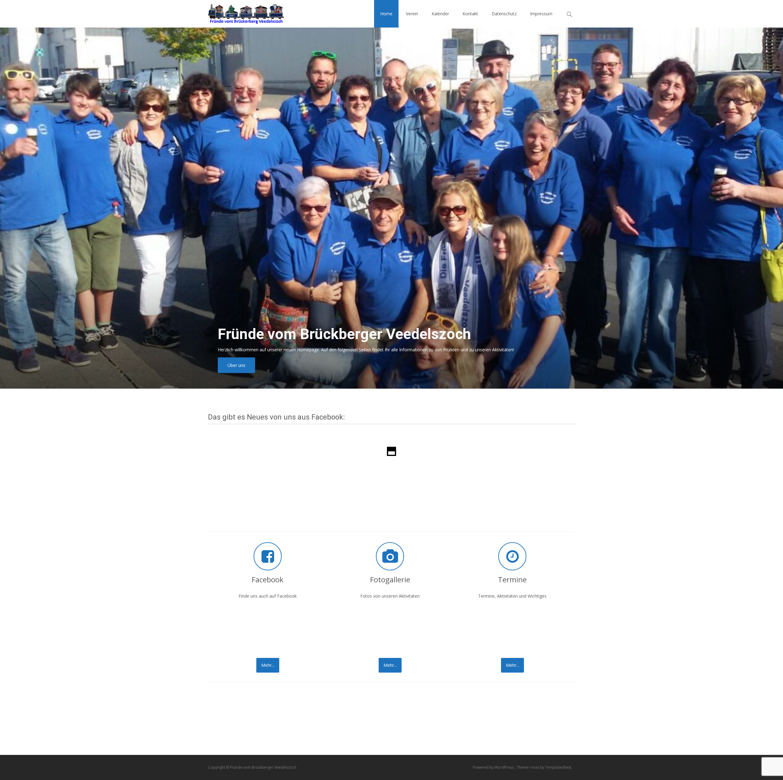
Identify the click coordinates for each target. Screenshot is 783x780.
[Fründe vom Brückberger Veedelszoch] (241, 12)
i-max (534, 767)
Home (386, 14)
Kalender (440, 14)
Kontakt (470, 14)
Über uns (236, 365)
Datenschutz (504, 14)
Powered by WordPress (494, 767)
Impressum (541, 14)
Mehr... (267, 665)
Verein (412, 14)
